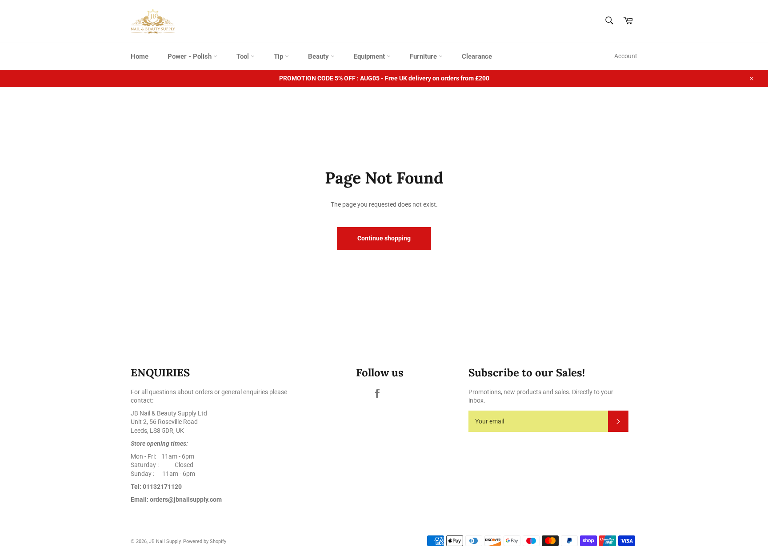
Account (625, 56)
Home (139, 56)
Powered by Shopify (204, 541)
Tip (279, 56)
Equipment (370, 56)
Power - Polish (190, 56)
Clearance (477, 56)
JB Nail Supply (164, 541)
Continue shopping (384, 238)
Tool (243, 56)
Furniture (424, 56)
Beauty (319, 56)
